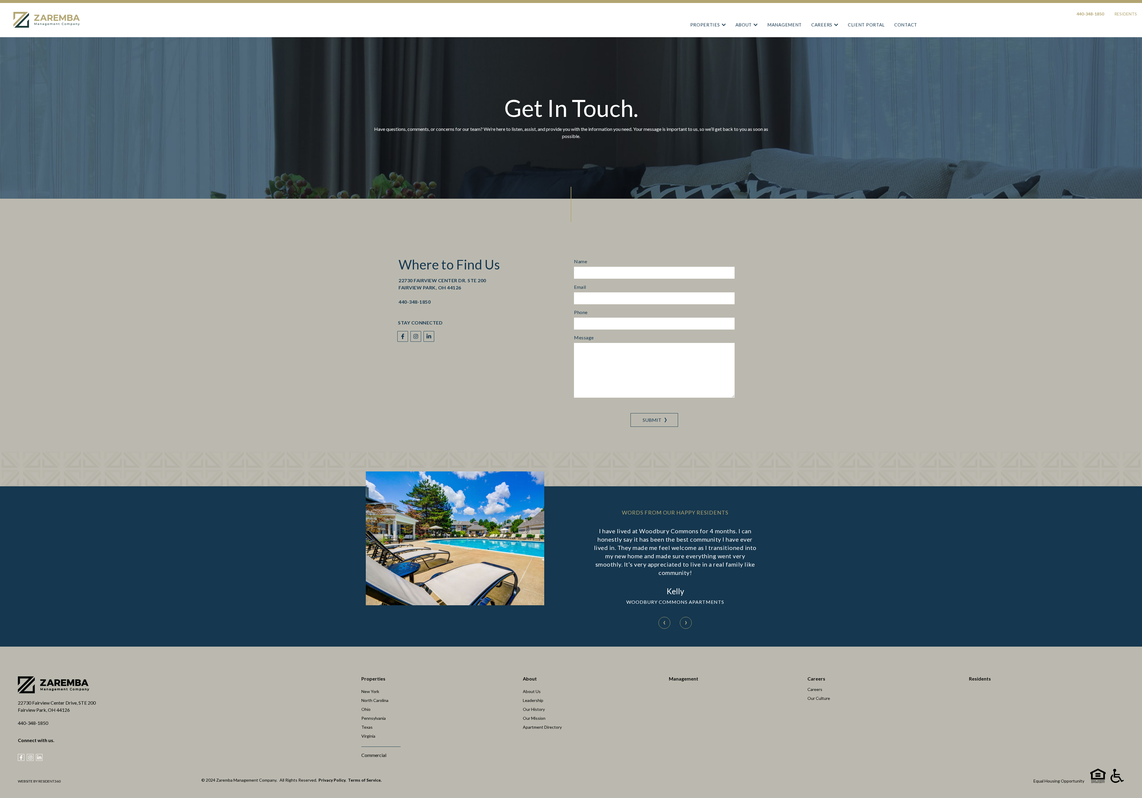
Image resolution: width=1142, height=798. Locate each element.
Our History (534, 709)
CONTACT (905, 24)
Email (580, 287)
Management (683, 678)
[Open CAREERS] (836, 24)
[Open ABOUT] (755, 24)
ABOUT (743, 24)
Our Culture (818, 698)
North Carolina (374, 700)
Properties (373, 678)
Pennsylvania (373, 718)
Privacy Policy (332, 780)
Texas (367, 727)
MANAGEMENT (784, 24)
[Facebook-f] (402, 336)
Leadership (533, 700)
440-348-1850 (1090, 13)
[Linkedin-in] (428, 336)
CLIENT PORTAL (866, 24)
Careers (816, 678)
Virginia (368, 736)
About (530, 678)
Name (580, 261)
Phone (581, 312)
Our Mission (534, 718)
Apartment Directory (542, 727)
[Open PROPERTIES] (723, 24)
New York (370, 691)
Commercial (373, 755)
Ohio (366, 709)
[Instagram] (415, 336)
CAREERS (821, 24)
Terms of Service (364, 780)
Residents (1125, 13)
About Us (532, 691)
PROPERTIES (705, 24)
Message (584, 337)
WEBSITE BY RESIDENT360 (39, 781)
